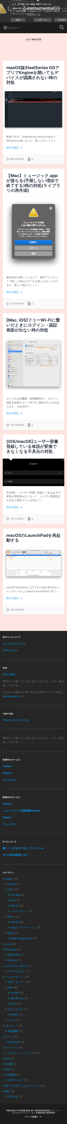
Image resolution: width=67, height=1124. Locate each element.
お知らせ (13, 1096)
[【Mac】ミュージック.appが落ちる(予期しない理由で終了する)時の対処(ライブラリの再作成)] (33, 234)
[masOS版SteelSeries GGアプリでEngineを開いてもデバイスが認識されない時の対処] (33, 110)
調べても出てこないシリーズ (22, 1085)
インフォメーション (14, 643)
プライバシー (10, 650)
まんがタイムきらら (16, 966)
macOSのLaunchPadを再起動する (33, 538)
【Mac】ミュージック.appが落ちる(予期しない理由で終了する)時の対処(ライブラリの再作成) (33, 183)
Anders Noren (45, 1112)
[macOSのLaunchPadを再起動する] (33, 564)
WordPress (17, 998)
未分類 (9, 1064)
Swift (11, 933)
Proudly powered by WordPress (28, 1110)
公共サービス (15, 1080)
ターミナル (11, 1047)
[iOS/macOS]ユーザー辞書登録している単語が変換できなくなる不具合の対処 (32, 446)
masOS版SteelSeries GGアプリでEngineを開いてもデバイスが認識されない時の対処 (32, 75)
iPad (13, 900)
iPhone (14, 905)
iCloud (12, 884)
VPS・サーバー (17, 982)
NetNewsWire (11, 696)
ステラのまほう (17, 971)
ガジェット (11, 1025)
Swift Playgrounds (21, 938)
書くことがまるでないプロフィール (23, 848)
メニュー (13, 27)
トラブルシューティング (19, 1053)
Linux (8, 944)
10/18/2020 (17, 609)
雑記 (7, 1091)
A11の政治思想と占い (16, 854)
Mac (10, 916)
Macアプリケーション (23, 927)
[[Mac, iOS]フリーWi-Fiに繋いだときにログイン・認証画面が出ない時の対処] (33, 364)
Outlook (13, 960)
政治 (7, 1058)
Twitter (7, 766)
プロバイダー (15, 1009)
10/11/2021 (17, 518)
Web (10, 987)
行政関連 (10, 1074)
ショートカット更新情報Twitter (21, 810)
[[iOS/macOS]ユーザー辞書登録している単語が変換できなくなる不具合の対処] (33, 472)
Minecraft (14, 1042)
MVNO (14, 1014)
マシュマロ (9, 779)
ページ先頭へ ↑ (33, 1116)
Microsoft (11, 949)
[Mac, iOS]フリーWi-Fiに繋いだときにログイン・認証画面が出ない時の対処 (33, 325)
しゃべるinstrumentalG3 (33, 8)
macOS (14, 922)
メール (11, 1020)
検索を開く (61, 27)
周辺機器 (13, 1031)
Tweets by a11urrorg (16, 720)
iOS (10, 889)
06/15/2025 (17, 159)
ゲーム (9, 1036)
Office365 (14, 954)
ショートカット (19, 911)
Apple (8, 878)
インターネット (14, 976)
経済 (7, 1069)
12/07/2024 (17, 303)
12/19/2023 (17, 425)
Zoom (13, 1003)
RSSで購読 (9, 674)
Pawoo (7, 773)
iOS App (15, 894)
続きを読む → (14, 147)
